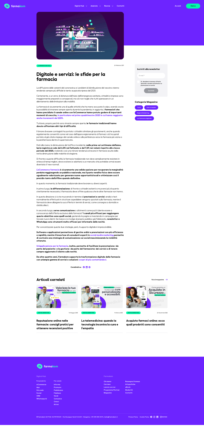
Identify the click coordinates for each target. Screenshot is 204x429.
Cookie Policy (144, 417)
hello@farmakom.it (111, 417)
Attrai (56, 404)
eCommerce (41, 384)
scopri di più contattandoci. (93, 260)
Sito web (40, 390)
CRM (38, 396)
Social (38, 393)
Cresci (56, 401)
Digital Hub (41, 376)
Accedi (178, 6)
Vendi (56, 396)
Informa (57, 384)
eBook (127, 387)
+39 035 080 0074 (97, 417)
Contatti (120, 6)
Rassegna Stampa (132, 381)
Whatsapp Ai (41, 399)
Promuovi (57, 387)
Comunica (58, 399)
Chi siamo (107, 381)
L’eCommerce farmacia (48, 170)
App (38, 387)
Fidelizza (57, 393)
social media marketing (102, 235)
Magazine (108, 393)
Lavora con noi (109, 387)
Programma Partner (112, 390)
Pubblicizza (58, 390)
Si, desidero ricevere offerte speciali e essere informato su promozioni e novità (151, 83)
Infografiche (130, 384)
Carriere (107, 384)
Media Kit (129, 390)
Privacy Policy (133, 417)
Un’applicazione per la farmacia (52, 246)
